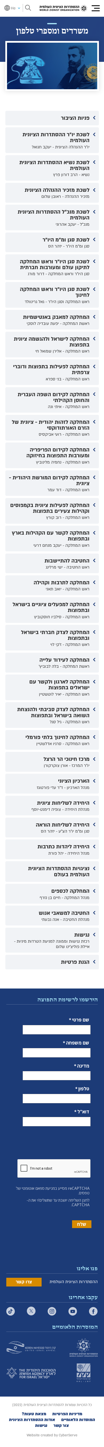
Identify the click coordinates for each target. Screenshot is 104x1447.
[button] (95, 8)
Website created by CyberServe (52, 1435)
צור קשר (61, 1425)
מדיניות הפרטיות (67, 1414)
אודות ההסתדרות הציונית (32, 1419)
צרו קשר (24, 1282)
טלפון (83, 1089)
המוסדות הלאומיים (78, 1419)
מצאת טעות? (34, 1414)
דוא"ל (83, 1112)
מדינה (83, 1066)
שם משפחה (77, 1043)
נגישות (41, 1425)
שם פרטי (80, 1020)
